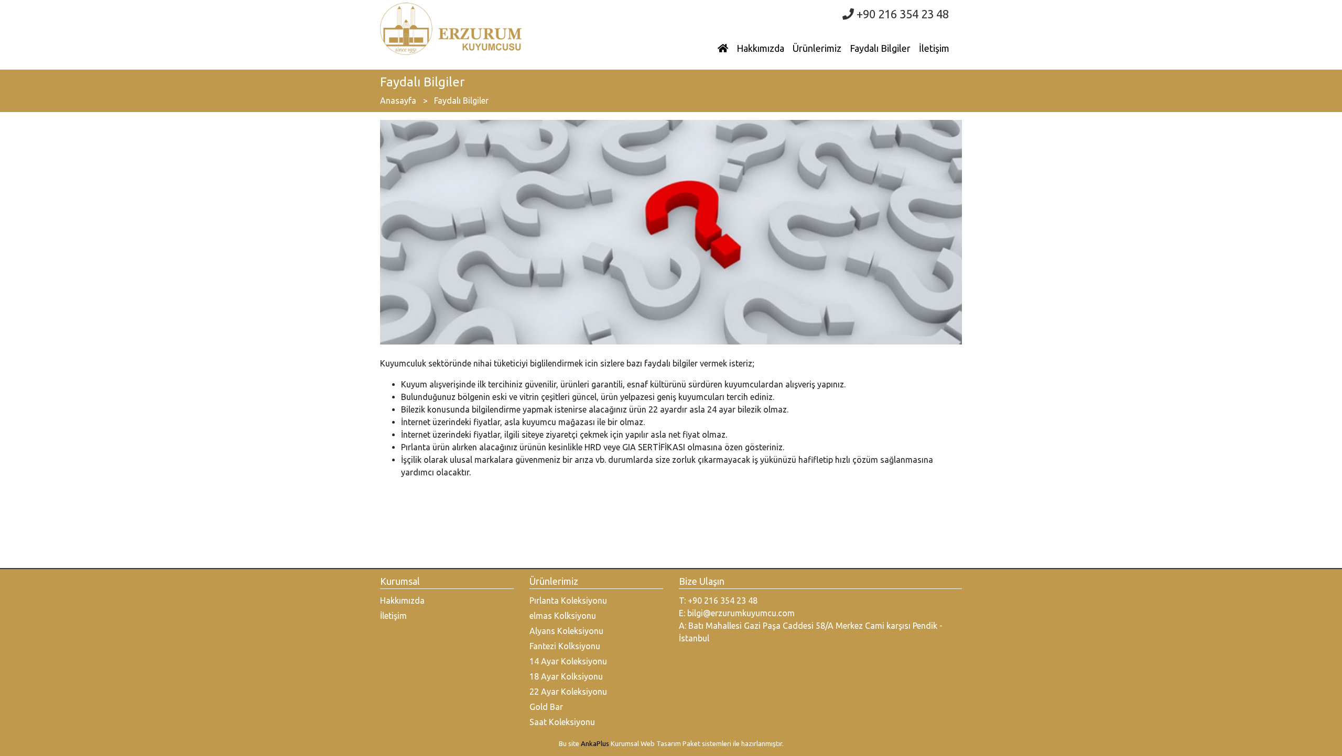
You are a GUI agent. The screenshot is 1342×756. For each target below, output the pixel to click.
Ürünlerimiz (817, 48)
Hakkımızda (760, 48)
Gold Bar (546, 706)
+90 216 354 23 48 (901, 13)
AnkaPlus (595, 743)
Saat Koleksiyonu (562, 722)
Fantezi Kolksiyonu (564, 646)
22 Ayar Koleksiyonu (568, 691)
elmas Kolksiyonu (562, 615)
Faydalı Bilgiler (880, 48)
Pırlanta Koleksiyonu (568, 600)
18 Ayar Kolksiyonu (566, 676)
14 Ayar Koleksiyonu (568, 661)
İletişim (934, 48)
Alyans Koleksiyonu (566, 631)
